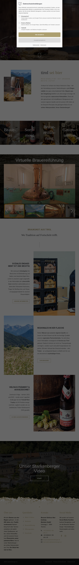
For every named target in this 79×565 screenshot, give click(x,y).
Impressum (43, 45)
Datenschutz (36, 45)
